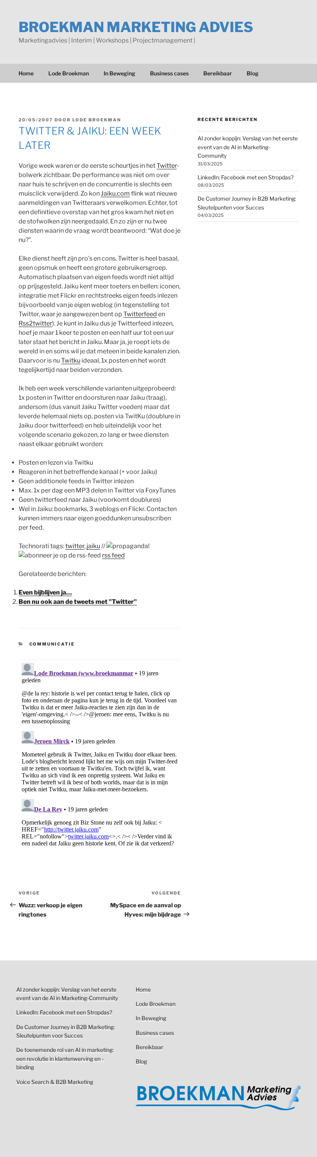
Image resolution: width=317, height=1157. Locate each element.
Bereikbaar (217, 73)
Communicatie (52, 644)
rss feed (113, 555)
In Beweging (119, 73)
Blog (253, 73)
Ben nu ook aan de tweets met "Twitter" (78, 601)
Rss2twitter (35, 323)
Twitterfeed (140, 314)
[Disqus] (100, 756)
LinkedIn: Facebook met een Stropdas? (245, 177)
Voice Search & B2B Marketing (54, 1082)
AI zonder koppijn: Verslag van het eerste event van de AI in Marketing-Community (248, 147)
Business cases (169, 73)
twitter (74, 546)
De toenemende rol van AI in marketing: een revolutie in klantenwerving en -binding (65, 1058)
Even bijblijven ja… (45, 592)
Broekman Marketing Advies (136, 27)
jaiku (93, 546)
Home (26, 73)
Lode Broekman (68, 73)
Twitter (167, 165)
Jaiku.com (115, 193)
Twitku (70, 360)
